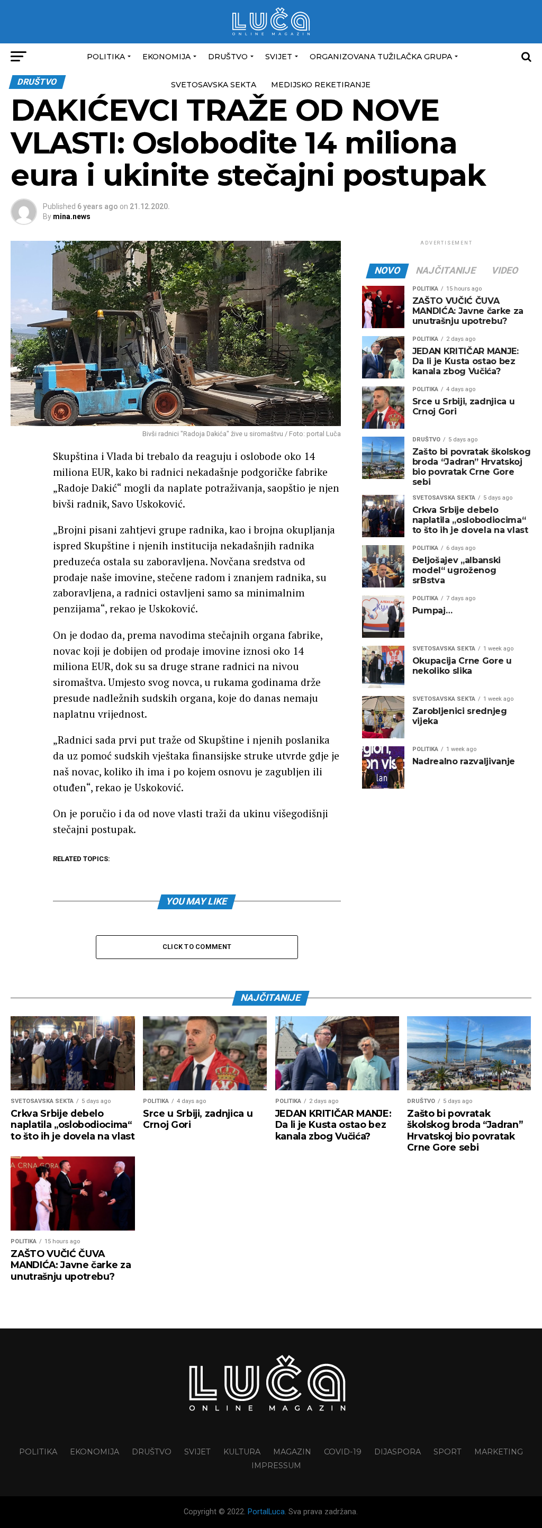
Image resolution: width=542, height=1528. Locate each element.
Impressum (276, 1465)
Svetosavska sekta (213, 84)
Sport (447, 1452)
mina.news (72, 216)
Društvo (228, 56)
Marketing (498, 1452)
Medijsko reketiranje (321, 84)
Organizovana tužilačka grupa (381, 56)
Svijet (278, 56)
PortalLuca (266, 1511)
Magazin (292, 1452)
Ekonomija (166, 56)
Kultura (241, 1452)
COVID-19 (343, 1452)
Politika (106, 56)
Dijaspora (397, 1452)
